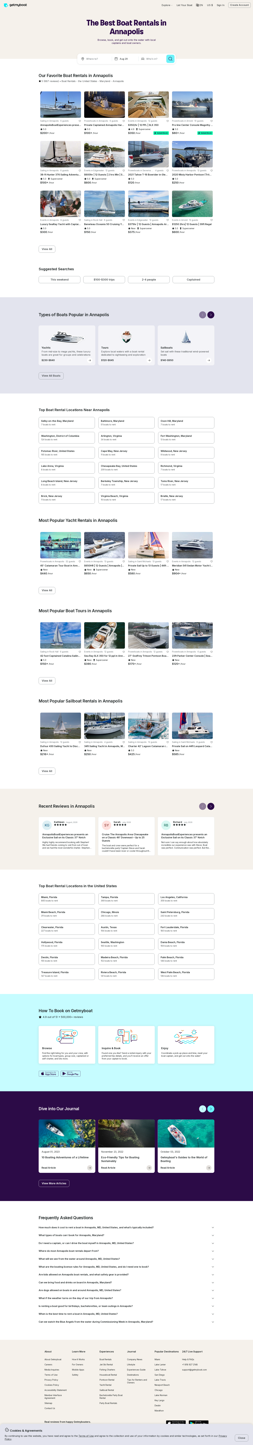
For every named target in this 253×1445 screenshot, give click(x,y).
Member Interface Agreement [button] (53, 1396)
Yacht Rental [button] (105, 1385)
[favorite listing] (80, 121)
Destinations (133, 1375)
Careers (48, 1364)
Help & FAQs (188, 1359)
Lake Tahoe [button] (160, 1369)
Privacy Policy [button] (51, 1380)
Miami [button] (157, 1359)
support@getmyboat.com (194, 1369)
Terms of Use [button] (86, 1435)
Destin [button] (158, 1405)
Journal (131, 1351)
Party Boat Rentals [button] (108, 1403)
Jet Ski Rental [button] (106, 1364)
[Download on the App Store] (48, 1074)
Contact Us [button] (50, 1408)
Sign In (220, 5)
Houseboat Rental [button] (108, 1375)
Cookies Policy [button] (52, 1385)
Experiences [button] (107, 1351)
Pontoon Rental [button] (107, 1380)
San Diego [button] (160, 1375)
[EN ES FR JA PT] (199, 5)
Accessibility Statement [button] (56, 1390)
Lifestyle (131, 1364)
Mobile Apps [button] (78, 1369)
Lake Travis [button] (160, 1380)
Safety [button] (75, 1375)
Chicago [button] (159, 1390)
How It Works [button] (78, 1359)
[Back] (202, 314)
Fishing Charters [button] (107, 1369)
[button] (184, 5)
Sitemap (48, 1403)
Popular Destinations (167, 1351)
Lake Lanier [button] (160, 1364)
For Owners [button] (77, 1364)
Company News (134, 1359)
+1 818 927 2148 (190, 1364)
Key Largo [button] (159, 1400)
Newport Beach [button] (162, 1385)
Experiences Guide (136, 1369)
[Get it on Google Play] (71, 1074)
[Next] (210, 314)
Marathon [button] (159, 1410)
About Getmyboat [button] (53, 1359)
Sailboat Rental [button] (107, 1390)
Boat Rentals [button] (106, 1359)
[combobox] (95, 59)
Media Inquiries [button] (52, 1369)
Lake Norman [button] (161, 1395)
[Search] (170, 59)
